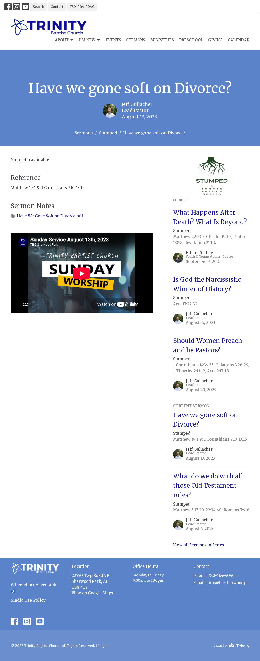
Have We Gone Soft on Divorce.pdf (50, 216)
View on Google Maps (92, 593)
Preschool (191, 40)
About (62, 40)
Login (103, 645)
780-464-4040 (82, 7)
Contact (57, 7)
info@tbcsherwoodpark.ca (228, 582)
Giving (215, 40)
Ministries (162, 40)
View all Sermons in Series (198, 545)
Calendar (238, 40)
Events (113, 40)
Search (38, 7)
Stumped (108, 132)
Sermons (135, 40)
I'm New (87, 40)
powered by (229, 650)
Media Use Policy (28, 600)
